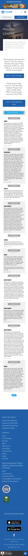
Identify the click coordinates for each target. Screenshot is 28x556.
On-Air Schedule (7, 438)
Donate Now (7, 17)
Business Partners (14, 2)
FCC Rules (5, 459)
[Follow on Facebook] (14, 535)
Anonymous (7, 152)
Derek (5, 255)
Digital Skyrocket (15, 547)
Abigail (6, 240)
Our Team (5, 441)
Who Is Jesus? (6, 446)
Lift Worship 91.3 (7, 474)
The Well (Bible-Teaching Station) (11, 479)
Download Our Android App (10, 425)
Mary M (6, 189)
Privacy (6, 544)
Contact (4, 453)
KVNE (4, 471)
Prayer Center (6, 448)
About (4, 443)
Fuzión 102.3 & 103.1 (8, 476)
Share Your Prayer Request (12, 112)
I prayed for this (14, 118)
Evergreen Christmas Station (10, 481)
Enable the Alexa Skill (8, 428)
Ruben (5, 121)
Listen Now (20, 17)
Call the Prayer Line (14, 103)
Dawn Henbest (7, 206)
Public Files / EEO (13, 544)
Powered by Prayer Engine (14, 399)
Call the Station (14, 76)
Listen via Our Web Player (9, 420)
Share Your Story (7, 451)
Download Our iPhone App (9, 423)
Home (4, 436)
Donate (4, 456)
